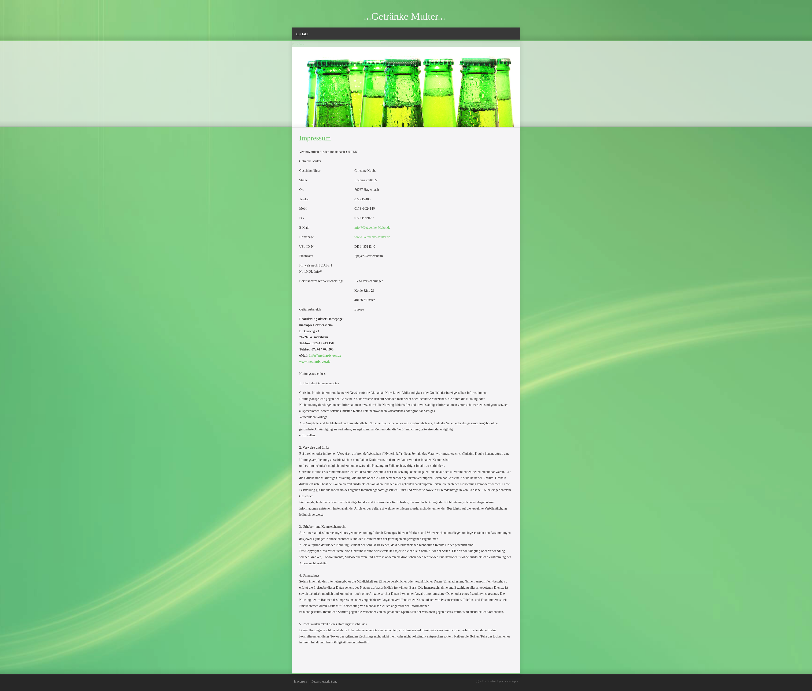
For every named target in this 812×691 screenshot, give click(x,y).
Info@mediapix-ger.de (325, 355)
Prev (295, 44)
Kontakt (302, 34)
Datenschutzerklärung (324, 681)
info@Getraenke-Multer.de (372, 227)
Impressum (300, 681)
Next (302, 44)
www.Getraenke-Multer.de (372, 237)
